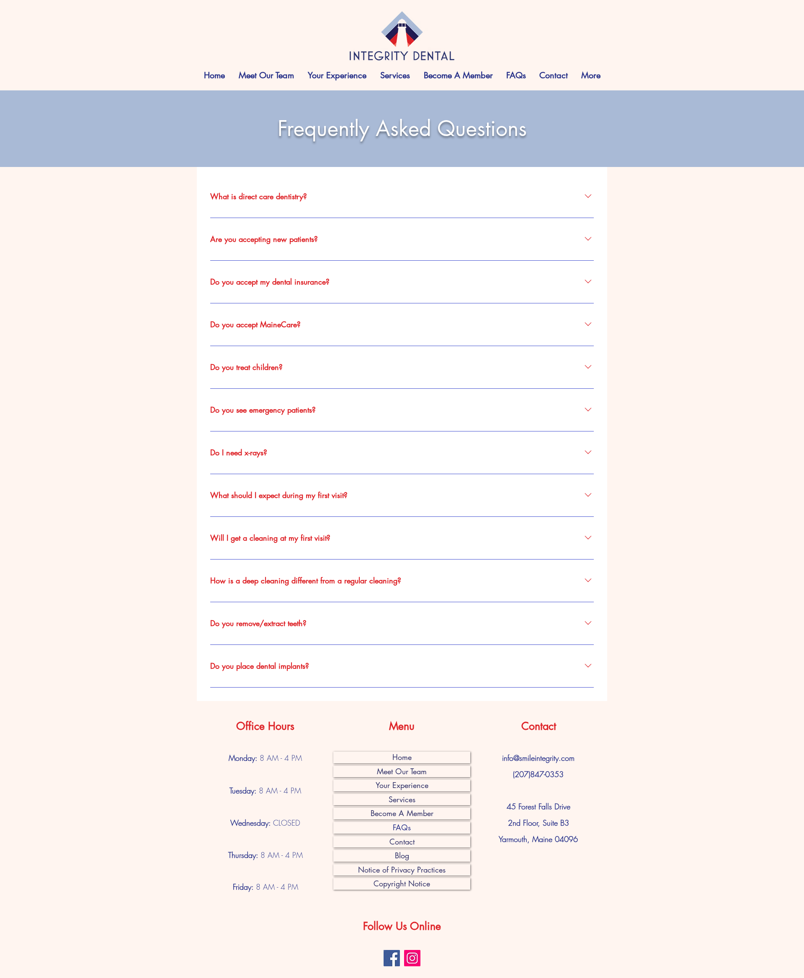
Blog (402, 855)
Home (402, 757)
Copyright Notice (402, 883)
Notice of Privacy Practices (402, 870)
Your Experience (402, 785)
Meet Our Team (402, 771)
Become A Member (402, 813)
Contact (402, 842)
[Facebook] (392, 958)
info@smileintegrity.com (538, 758)
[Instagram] (412, 958)
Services (402, 799)
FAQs (402, 827)
